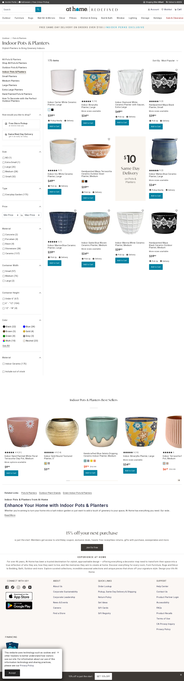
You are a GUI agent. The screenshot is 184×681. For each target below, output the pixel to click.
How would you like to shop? (16, 115)
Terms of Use (163, 618)
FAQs (159, 608)
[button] (92, 9)
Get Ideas (103, 602)
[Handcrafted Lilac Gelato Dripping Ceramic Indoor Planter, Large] (88, 460)
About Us (57, 586)
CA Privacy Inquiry (166, 624)
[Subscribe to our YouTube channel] (30, 587)
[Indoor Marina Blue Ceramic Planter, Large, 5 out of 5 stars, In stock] (63, 223)
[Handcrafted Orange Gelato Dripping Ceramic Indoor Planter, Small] (94, 460)
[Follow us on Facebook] (7, 587)
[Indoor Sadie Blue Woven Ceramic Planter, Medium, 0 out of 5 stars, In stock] (97, 223)
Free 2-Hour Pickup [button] (40, 2)
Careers (57, 608)
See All (6, 346)
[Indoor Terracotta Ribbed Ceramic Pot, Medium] (164, 463)
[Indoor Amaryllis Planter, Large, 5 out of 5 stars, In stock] (97, 82)
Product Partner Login (168, 597)
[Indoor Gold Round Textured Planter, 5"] (45, 463)
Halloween (25, 2)
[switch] (75, 70)
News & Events (60, 602)
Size (4, 152)
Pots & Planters (19, 38)
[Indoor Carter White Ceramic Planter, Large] (49, 109)
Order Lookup (105, 586)
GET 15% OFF (103, 676)
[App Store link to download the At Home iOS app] (19, 596)
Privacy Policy (163, 629)
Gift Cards (103, 608)
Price (4, 206)
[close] (58, 653)
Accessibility (163, 602)
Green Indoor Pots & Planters (77, 493)
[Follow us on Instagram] (18, 587)
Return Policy (105, 597)
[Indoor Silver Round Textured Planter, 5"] (48, 463)
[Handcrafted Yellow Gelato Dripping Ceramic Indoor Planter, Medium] (91, 460)
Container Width (10, 265)
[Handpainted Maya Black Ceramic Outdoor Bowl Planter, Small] (86, 181)
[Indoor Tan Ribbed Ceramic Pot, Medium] (167, 463)
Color (5, 320)
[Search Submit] (38, 9)
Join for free (92, 547)
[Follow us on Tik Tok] (13, 587)
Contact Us (162, 592)
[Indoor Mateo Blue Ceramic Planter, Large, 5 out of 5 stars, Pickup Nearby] (164, 151)
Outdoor (6, 38)
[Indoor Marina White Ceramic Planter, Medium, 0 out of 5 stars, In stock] (130, 223)
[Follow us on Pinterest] (24, 587)
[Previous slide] (174, 480)
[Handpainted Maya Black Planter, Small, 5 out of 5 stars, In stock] (164, 82)
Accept (12, 673)
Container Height (10, 293)
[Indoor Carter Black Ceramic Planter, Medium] (52, 109)
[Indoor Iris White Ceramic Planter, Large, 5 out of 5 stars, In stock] (63, 151)
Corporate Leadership (64, 597)
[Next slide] (179, 480)
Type (4, 188)
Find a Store (59, 613)
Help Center (162, 586)
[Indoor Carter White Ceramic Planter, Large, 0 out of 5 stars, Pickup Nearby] (63, 82)
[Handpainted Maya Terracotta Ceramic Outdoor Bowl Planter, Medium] (83, 181)
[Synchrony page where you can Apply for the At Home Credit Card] (12, 647)
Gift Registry (104, 613)
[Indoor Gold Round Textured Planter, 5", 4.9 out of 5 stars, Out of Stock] (62, 432)
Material (6, 229)
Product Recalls (164, 613)
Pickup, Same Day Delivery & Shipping (117, 592)
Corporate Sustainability (65, 592)
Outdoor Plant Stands (50, 493)
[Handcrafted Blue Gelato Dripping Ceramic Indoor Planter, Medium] (85, 460)
